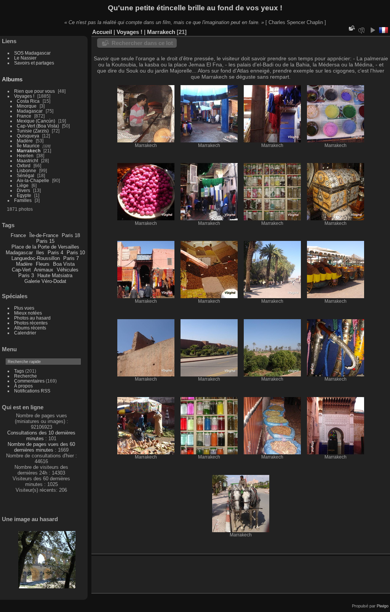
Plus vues (24, 307)
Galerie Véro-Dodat (45, 281)
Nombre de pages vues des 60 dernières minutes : (41, 447)
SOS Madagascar (32, 52)
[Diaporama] (372, 30)
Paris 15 (45, 241)
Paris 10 (76, 252)
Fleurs (43, 264)
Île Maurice (28, 145)
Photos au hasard (32, 317)
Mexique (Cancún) (36, 120)
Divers (23, 190)
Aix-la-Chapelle (33, 180)
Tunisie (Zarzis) (33, 130)
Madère (25, 140)
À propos (23, 385)
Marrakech (28, 150)
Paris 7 (71, 258)
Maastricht (27, 160)
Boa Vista (64, 264)
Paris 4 (55, 252)
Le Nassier (25, 57)
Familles (23, 200)
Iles (40, 252)
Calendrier (25, 332)
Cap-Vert (21, 270)
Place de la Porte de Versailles (45, 247)
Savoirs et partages (34, 62)
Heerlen (25, 155)
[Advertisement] (186, 573)
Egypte (24, 195)
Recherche (25, 375)
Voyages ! (24, 96)
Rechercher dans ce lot (142, 43)
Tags (19, 370)
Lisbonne (26, 170)
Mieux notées (28, 312)
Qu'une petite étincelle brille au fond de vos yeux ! (195, 8)
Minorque (27, 105)
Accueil (102, 32)
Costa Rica (28, 101)
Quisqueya (28, 135)
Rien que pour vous (35, 91)
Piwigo (382, 606)
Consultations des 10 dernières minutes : (41, 435)
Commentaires (29, 380)
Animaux (43, 270)
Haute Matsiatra (54, 275)
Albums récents (30, 327)
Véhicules (67, 270)
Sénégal (25, 175)
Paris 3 (26, 275)
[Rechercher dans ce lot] (351, 28)
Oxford (23, 165)
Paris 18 (71, 235)
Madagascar (30, 110)
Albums (12, 79)
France (24, 115)
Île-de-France (43, 235)
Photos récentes (31, 322)
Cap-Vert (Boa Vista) (38, 125)
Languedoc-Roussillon (35, 258)
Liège (23, 185)
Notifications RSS (32, 390)
